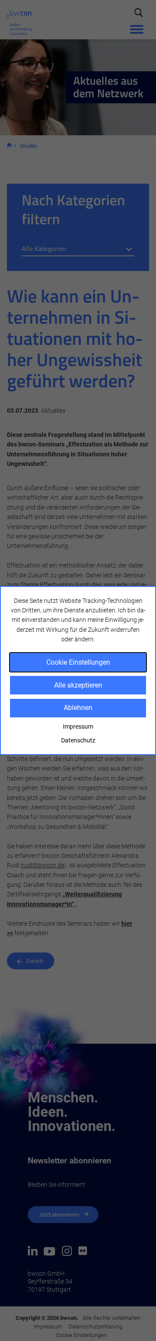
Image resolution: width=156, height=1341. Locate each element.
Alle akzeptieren (78, 685)
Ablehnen (78, 708)
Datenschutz (78, 740)
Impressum (78, 726)
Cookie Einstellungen (78, 662)
